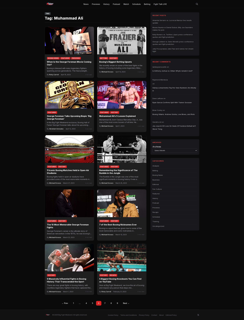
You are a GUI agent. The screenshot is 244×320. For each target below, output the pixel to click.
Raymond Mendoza (160, 80)
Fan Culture (157, 189)
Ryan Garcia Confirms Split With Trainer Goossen (172, 102)
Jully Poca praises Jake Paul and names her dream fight (172, 50)
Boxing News (53, 58)
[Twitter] (198, 315)
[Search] (197, 4)
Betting (103, 58)
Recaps (113, 275)
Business (156, 180)
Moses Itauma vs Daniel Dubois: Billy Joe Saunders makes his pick (172, 28)
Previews (76, 58)
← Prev (65, 303)
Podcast (155, 203)
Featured (65, 58)
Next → (126, 303)
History (113, 58)
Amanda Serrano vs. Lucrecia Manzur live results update (172, 21)
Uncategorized (158, 226)
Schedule (156, 217)
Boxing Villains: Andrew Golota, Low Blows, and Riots (173, 114)
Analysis (155, 166)
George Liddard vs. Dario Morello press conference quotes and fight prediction (173, 43)
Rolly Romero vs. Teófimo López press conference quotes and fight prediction (172, 36)
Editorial (155, 184)
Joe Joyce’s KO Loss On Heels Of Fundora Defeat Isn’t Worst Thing (174, 127)
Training (155, 221)
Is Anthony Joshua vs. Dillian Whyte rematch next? (172, 71)
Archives (156, 146)
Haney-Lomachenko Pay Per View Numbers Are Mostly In (174, 89)
